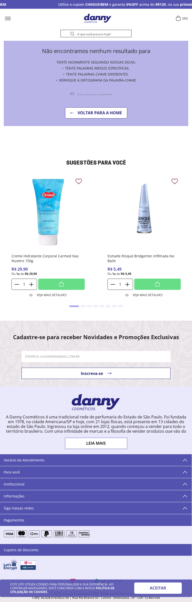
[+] (31, 284)
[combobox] (96, 34)
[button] (23, 18)
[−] (17, 284)
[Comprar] (61, 284)
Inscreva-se (92, 373)
